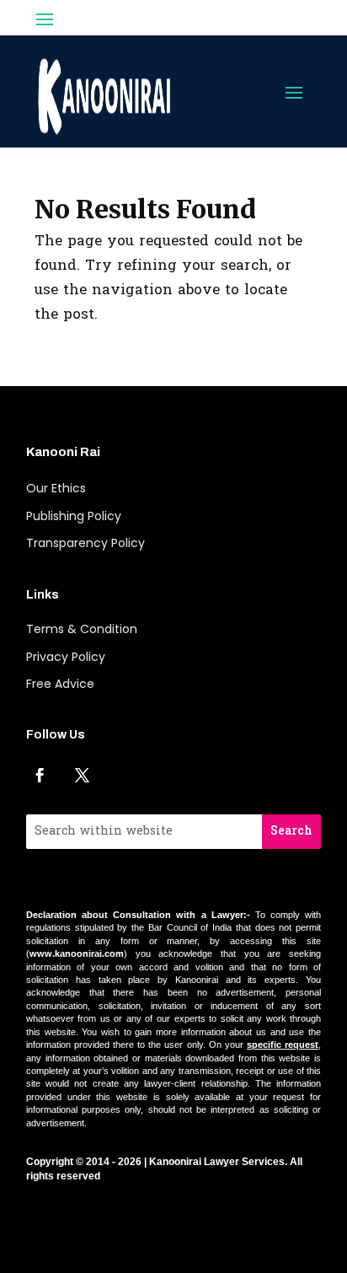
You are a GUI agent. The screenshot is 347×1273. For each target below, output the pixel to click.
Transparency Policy (85, 542)
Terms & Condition (81, 628)
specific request (282, 1044)
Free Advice (60, 683)
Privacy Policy (65, 656)
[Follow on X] (82, 774)
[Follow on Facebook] (40, 774)
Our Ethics (56, 488)
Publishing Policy (73, 516)
